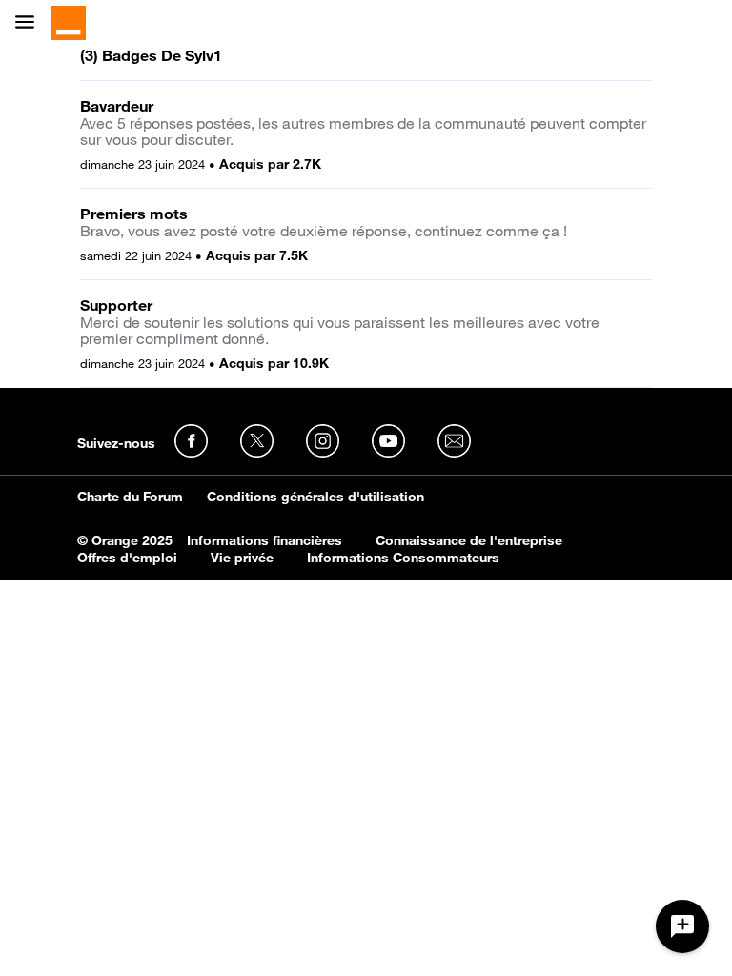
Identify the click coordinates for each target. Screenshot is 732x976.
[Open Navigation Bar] (30, 23)
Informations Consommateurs (403, 557)
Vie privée (242, 557)
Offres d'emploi (127, 557)
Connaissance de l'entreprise (469, 540)
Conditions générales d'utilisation (315, 496)
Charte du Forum (130, 496)
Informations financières (264, 540)
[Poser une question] (682, 926)
